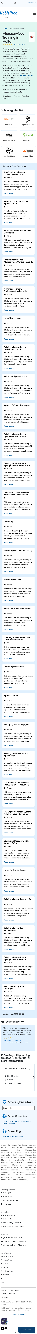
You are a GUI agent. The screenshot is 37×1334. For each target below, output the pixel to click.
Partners (5, 1263)
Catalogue (6, 1193)
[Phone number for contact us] (2, 2)
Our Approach (8, 1215)
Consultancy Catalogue (12, 1226)
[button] (33, 1077)
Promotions (6, 1196)
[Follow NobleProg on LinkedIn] (2, 1328)
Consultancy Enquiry (11, 1222)
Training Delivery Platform (14, 1245)
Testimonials (7, 1271)
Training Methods (9, 1200)
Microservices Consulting (12, 1136)
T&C (3, 1282)
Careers (5, 1275)
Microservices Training (17, 28)
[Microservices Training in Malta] (10, 13)
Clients (4, 1267)
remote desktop (27, 75)
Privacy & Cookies (18, 1314)
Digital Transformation (12, 1237)
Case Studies (7, 1219)
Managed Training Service (13, 1241)
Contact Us (31, 2)
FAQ (3, 1278)
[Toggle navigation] (34, 13)
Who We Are (7, 1256)
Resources (6, 1204)
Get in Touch (27, 1329)
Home (5, 28)
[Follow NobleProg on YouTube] (6, 1328)
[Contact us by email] (15, 2)
